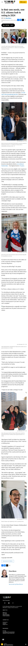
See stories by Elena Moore (16, 584)
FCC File (4, 630)
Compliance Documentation (9, 632)
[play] (2, 644)
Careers (4, 623)
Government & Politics (8, 561)
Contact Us (5, 622)
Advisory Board (6, 614)
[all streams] (26, 644)
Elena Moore (8, 18)
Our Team (5, 613)
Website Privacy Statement (8, 633)
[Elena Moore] (4, 573)
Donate (24, 2)
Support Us (5, 624)
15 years (22, 166)
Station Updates (6, 615)
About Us (5, 612)
